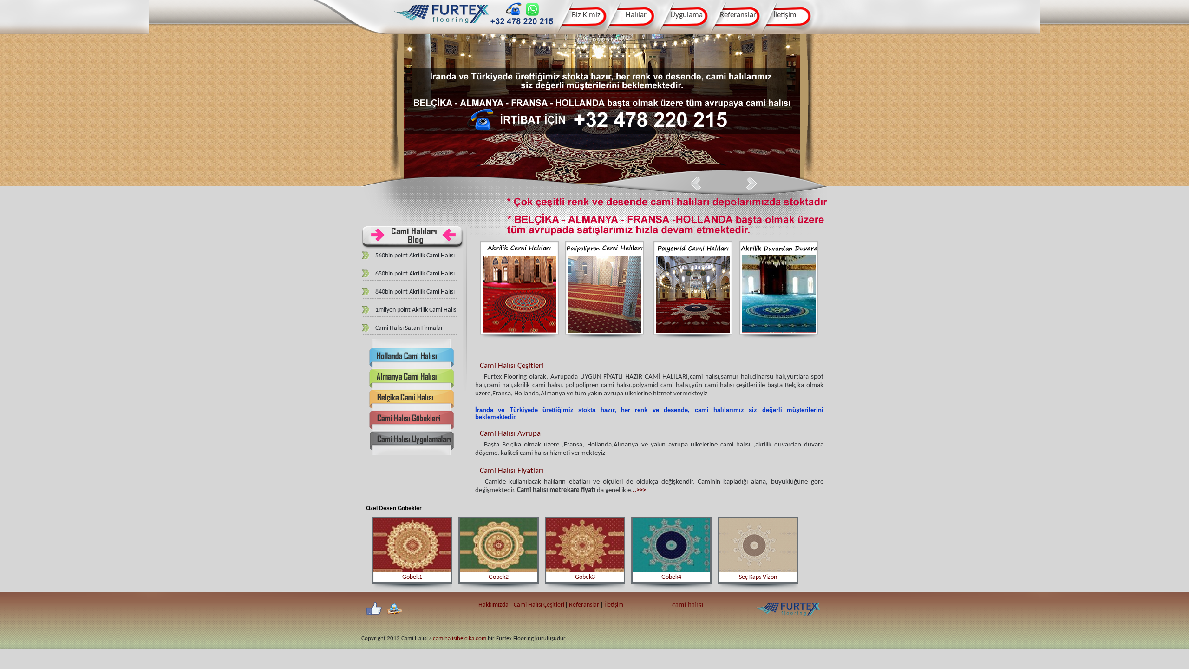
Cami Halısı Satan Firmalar (409, 328)
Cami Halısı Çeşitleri (511, 366)
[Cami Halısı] (441, 26)
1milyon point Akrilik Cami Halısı (416, 310)
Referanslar (738, 15)
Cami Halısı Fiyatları (511, 471)
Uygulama (686, 15)
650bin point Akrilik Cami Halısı (415, 273)
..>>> (639, 490)
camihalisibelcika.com (459, 639)
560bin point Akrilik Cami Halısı (415, 255)
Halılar (636, 15)
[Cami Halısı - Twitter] (394, 608)
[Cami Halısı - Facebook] (374, 608)
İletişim (785, 15)
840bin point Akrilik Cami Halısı (415, 292)
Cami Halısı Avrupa (510, 434)
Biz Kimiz (586, 15)
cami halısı (687, 605)
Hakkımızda (493, 605)
